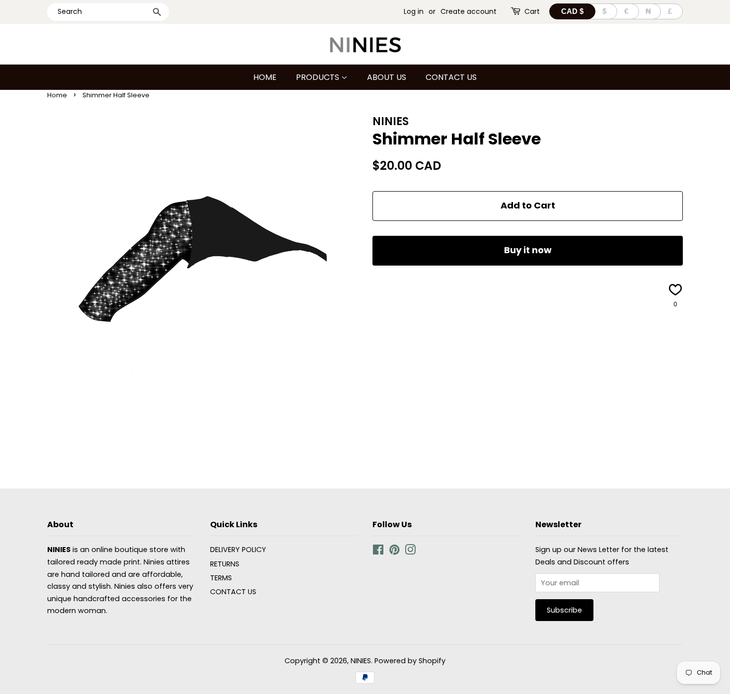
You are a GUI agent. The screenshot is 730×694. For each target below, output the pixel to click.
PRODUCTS (318, 77)
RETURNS (224, 564)
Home (57, 95)
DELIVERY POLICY (238, 550)
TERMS (221, 578)
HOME (265, 77)
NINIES (361, 661)
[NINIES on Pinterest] (394, 551)
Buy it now (528, 250)
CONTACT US (451, 77)
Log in (414, 11)
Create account (468, 11)
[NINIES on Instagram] (410, 551)
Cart (532, 11)
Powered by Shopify (409, 661)
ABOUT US (386, 77)
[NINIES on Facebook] (378, 551)
